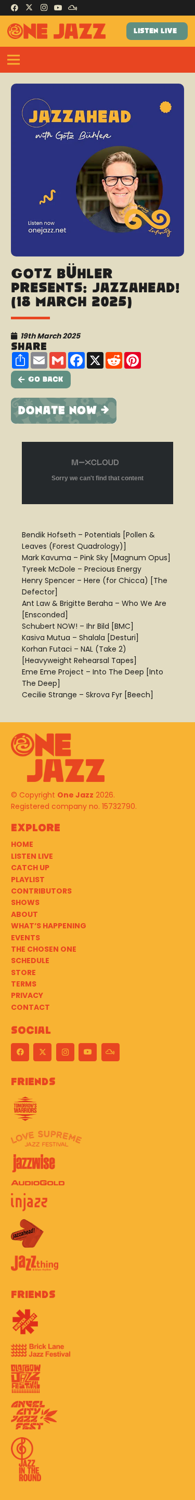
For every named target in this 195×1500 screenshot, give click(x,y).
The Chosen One (43, 949)
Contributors (41, 891)
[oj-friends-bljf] (97, 1354)
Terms (23, 984)
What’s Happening (48, 926)
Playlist (28, 879)
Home (22, 844)
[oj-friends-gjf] (97, 1382)
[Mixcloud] (73, 8)
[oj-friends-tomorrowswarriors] (97, 1112)
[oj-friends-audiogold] (97, 1186)
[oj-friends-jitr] (97, 1463)
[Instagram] (43, 8)
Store (23, 972)
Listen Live (32, 856)
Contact (30, 1007)
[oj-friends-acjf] (97, 1419)
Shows (25, 902)
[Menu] (13, 60)
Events (25, 938)
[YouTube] (58, 8)
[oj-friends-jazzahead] (97, 1237)
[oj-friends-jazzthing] (97, 1267)
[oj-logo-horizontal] (56, 31)
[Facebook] (14, 8)
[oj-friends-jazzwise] (97, 1167)
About (24, 914)
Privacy (27, 995)
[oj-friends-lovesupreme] (97, 1142)
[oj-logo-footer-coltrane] (58, 757)
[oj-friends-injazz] (97, 1206)
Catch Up (30, 867)
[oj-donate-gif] (97, 411)
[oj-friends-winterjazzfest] (97, 1325)
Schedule (30, 960)
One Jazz (75, 795)
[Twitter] (29, 8)
